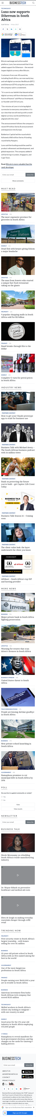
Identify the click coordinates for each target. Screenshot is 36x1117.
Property (4, 312)
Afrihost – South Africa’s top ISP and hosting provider (16, 580)
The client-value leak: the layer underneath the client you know (16, 548)
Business (4, 741)
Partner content (8, 413)
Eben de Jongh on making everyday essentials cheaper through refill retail (17, 920)
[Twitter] (7, 29)
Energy (4, 246)
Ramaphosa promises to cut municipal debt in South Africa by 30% (17, 778)
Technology (6, 8)
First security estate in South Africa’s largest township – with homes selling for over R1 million (17, 941)
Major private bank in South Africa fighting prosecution (17, 618)
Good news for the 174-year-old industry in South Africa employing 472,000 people (17, 1024)
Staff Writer (5, 24)
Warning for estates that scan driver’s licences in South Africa (16, 650)
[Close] (33, 1107)
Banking (4, 614)
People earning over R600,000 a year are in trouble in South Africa (18, 981)
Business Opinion (7, 677)
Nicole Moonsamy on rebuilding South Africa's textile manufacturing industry (17, 857)
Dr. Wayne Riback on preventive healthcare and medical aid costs (15, 889)
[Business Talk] (26, 1089)
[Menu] (3, 3)
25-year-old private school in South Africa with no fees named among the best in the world (18, 955)
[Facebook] (3, 29)
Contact (6, 1077)
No (4, 800)
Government (6, 772)
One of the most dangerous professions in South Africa (13, 969)
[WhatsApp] (16, 29)
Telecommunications (9, 709)
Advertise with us (10, 1074)
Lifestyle (4, 214)
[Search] (33, 2)
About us (6, 1071)
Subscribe (30, 175)
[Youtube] (21, 1089)
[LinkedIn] (11, 29)
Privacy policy (8, 1080)
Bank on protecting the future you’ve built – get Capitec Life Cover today (18, 484)
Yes (4, 797)
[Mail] (20, 29)
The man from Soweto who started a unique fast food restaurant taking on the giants (17, 283)
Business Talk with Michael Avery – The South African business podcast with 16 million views (18, 450)
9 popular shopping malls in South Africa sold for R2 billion (17, 315)
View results (18, 809)
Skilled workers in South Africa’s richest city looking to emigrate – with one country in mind (16, 1009)
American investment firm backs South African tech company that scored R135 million (16, 995)
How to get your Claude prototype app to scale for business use (17, 417)
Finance (4, 343)
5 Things (4, 1034)
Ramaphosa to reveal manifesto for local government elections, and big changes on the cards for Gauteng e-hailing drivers (17, 1040)
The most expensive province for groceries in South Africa (16, 218)
